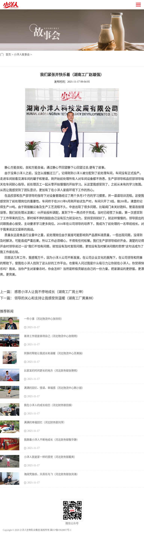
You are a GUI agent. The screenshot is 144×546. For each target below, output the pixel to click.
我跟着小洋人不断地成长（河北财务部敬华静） (51, 439)
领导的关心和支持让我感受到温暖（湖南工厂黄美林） (54, 298)
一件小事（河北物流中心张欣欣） (43, 318)
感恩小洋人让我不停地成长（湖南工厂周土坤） (49, 292)
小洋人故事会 (22, 54)
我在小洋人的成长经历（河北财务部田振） (49, 405)
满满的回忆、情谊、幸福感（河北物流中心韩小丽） (54, 387)
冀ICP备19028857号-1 (60, 530)
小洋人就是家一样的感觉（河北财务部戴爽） (50, 457)
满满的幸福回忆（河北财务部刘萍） (45, 422)
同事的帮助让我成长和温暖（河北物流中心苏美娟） (54, 353)
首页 (8, 54)
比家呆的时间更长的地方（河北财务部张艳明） (51, 370)
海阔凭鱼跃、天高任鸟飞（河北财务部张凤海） (51, 474)
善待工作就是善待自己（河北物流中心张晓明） (51, 336)
